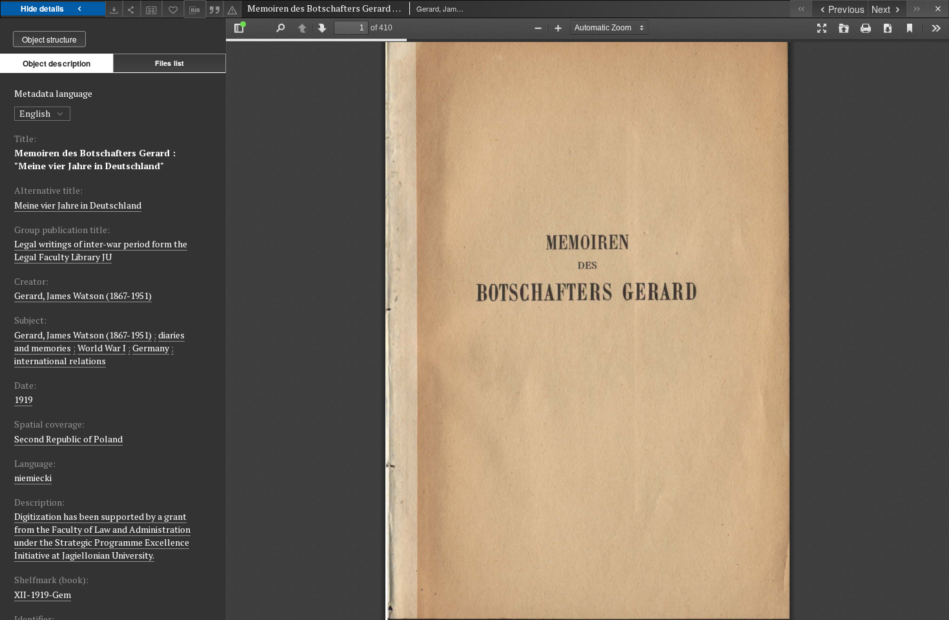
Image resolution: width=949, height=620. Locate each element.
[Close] (938, 8)
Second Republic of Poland (68, 439)
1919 (23, 399)
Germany (150, 348)
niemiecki (33, 477)
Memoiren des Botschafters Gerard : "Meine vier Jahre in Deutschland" (95, 159)
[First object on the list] (800, 8)
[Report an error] (232, 8)
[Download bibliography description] (195, 9)
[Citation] (215, 8)
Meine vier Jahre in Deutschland (77, 205)
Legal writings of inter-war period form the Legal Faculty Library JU (100, 250)
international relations (60, 361)
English (35, 113)
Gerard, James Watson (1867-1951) (83, 295)
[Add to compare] (152, 8)
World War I (101, 348)
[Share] (132, 8)
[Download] (114, 8)
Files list (169, 63)
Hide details (42, 8)
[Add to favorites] (173, 8)
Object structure (49, 39)
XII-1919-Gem (42, 594)
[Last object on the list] (917, 8)
